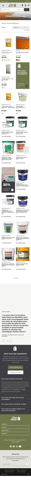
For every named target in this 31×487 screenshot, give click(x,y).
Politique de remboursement (9, 470)
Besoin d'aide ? (5, 1)
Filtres (3, 27)
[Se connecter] (25, 5)
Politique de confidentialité (21, 470)
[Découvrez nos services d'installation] (22, 75)
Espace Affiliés (15, 442)
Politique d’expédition (21, 471)
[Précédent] (3, 340)
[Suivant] (10, 340)
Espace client (21, 440)
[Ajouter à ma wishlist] (13, 38)
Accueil (4, 23)
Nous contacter (15, 367)
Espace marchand (9, 440)
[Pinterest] (14, 446)
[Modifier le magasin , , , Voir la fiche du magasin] (22, 5)
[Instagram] (17, 446)
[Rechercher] (26, 9)
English (27, 1)
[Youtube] (20, 446)
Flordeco (6, 474)
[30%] (8, 180)
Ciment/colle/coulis (13, 23)
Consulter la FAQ (15, 372)
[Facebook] (11, 446)
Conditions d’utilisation (9, 471)
